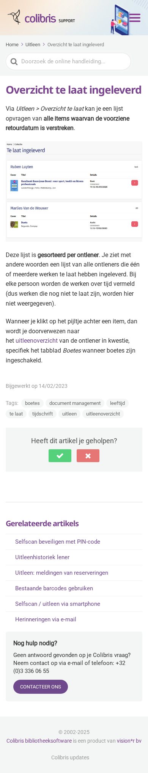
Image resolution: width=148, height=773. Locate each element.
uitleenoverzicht (37, 340)
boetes (32, 403)
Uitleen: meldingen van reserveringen (61, 572)
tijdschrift (42, 414)
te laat (16, 414)
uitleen (69, 414)
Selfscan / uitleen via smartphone (57, 604)
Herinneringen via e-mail (45, 619)
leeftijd (117, 403)
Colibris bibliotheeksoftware (39, 741)
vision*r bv (129, 741)
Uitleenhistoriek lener (42, 557)
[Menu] (134, 18)
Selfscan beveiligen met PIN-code (57, 541)
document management (75, 403)
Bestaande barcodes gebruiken (54, 588)
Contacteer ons (40, 687)
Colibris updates (70, 757)
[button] (60, 455)
